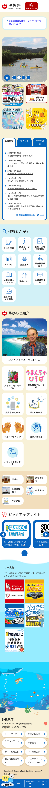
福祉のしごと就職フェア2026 (20, 181)
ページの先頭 (42, 781)
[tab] (14, 77)
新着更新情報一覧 (27, 215)
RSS (42, 215)
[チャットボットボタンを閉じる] (11, 776)
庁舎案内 (32, 743)
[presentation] (14, 77)
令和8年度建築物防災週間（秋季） (22, 189)
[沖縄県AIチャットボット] (7, 780)
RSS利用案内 (34, 752)
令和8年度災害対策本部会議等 (20, 174)
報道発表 (24, 141)
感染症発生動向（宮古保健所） (20, 156)
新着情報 (9, 141)
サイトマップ (11, 734)
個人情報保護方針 (12, 760)
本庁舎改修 (40, 142)
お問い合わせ (34, 734)
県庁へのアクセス (12, 743)
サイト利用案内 (12, 752)
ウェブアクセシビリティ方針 (35, 760)
